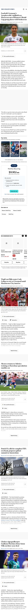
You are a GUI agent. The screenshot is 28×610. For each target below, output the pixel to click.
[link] (7, 9)
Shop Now (6, 262)
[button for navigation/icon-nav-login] (23, 9)
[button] (23, 9)
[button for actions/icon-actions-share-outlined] (25, 51)
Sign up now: (3, 22)
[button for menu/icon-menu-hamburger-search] (26, 9)
